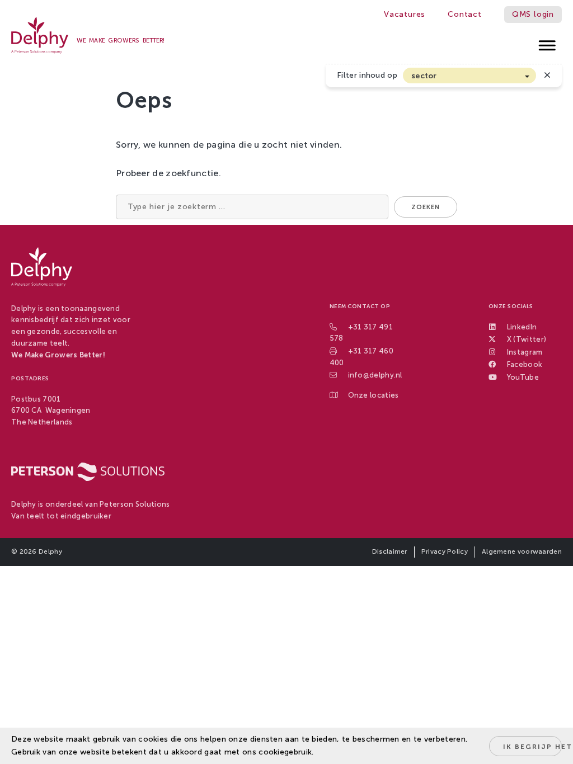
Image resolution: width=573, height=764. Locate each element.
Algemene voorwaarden (522, 551)
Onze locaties (373, 395)
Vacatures (404, 14)
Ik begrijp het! (532, 747)
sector (424, 76)
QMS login (533, 14)
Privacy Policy (444, 551)
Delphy (50, 551)
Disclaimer (389, 551)
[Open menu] (547, 42)
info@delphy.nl (375, 375)
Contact (465, 14)
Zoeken (425, 207)
